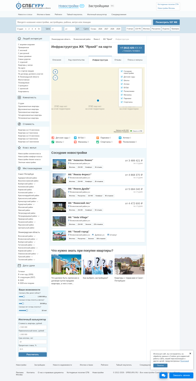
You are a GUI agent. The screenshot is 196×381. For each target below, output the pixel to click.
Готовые (21, 271)
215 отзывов (98, 224)
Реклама (19, 372)
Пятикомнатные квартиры (28, 118)
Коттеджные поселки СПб (168, 4)
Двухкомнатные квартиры (28, 109)
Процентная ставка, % (28, 345)
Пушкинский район (25, 222)
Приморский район (25, 219)
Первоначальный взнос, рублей (31, 331)
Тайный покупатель (74, 14)
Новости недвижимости (62, 365)
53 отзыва (98, 210)
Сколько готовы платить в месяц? (31, 300)
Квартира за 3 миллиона (28, 133)
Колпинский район (25, 193)
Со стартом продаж (26, 71)
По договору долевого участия (30, 74)
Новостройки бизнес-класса (29, 159)
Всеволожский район (26, 239)
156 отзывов (100, 238)
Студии (21, 103)
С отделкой (22, 62)
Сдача (86, 29)
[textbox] (57, 22)
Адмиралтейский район (27, 178)
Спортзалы (106, 142)
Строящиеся (23, 86)
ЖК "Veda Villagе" (78, 217)
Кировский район (25, 190)
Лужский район (24, 257)
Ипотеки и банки (43, 14)
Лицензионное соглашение (121, 131)
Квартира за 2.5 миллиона (28, 130)
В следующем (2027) (26, 277)
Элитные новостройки (27, 162)
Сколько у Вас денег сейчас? (30, 293)
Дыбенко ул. (100, 235)
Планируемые (23, 83)
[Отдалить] (55, 77)
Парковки (105, 138)
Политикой (184, 361)
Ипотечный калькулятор (97, 14)
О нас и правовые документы (51, 372)
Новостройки (69, 6)
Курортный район (25, 204)
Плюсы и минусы (135, 60)
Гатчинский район (25, 245)
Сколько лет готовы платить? (30, 307)
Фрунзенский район (26, 225)
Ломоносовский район (27, 254)
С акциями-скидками (26, 45)
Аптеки (126, 138)
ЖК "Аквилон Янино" (80, 160)
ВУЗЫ (81, 138)
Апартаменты (23, 92)
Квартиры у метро (25, 65)
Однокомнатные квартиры (28, 106)
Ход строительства (76, 60)
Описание (56, 60)
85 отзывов (109, 196)
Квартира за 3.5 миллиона (28, 136)
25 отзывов (99, 181)
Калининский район (26, 187)
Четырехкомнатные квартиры (30, 115)
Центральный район (26, 228)
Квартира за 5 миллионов (28, 142)
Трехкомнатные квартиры (28, 112)
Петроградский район (26, 213)
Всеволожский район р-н (80, 163)
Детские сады (62, 138)
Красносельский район (27, 198)
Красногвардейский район (28, 196)
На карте (21, 68)
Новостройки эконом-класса (29, 154)
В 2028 (21, 280)
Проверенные (23, 47)
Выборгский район (25, 184)
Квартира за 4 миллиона (28, 139)
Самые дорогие (24, 59)
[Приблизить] (55, 71)
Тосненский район (25, 260)
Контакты (31, 372)
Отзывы (118, 60)
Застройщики (98, 6)
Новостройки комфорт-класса (30, 157)
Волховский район (25, 236)
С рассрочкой (23, 53)
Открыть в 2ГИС (138, 131)
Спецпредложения (118, 14)
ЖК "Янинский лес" (79, 203)
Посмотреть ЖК (166, 22)
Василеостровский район (28, 181)
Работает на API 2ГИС (122, 130)
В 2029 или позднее (26, 283)
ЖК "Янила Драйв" (79, 188)
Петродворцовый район (27, 216)
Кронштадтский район (27, 201)
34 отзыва (98, 167)
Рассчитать (33, 354)
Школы (59, 142)
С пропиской (23, 89)
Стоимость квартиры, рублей (30, 323)
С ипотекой (22, 50)
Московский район (25, 207)
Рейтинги (58, 14)
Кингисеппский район (26, 248)
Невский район (24, 210)
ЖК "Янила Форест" (80, 174)
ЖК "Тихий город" (78, 231)
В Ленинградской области (28, 77)
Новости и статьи (25, 14)
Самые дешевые (24, 56)
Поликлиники (129, 142)
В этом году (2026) (25, 274)
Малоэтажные (23, 80)
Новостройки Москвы (166, 8)
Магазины (82, 142)
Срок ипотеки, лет (26, 338)
